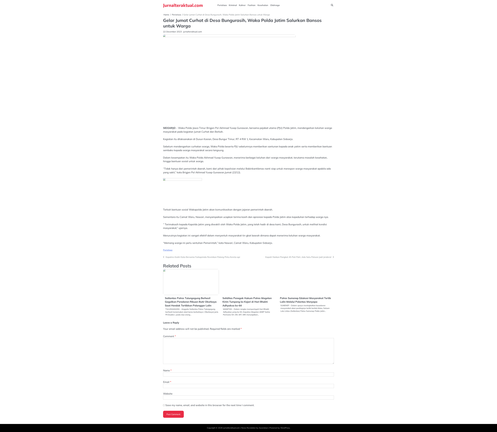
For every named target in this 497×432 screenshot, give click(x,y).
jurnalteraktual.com (192, 31)
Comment (169, 336)
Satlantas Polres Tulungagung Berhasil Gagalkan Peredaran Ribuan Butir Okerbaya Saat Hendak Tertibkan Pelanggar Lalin (191, 302)
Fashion (251, 5)
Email (167, 382)
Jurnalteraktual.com (183, 5)
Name (167, 370)
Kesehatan (263, 5)
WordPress (285, 428)
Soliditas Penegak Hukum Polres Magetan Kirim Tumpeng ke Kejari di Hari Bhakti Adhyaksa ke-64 (247, 302)
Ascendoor (263, 428)
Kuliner (242, 5)
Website (167, 393)
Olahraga (275, 5)
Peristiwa (222, 5)
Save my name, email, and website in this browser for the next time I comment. (209, 405)
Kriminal (233, 5)
